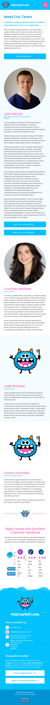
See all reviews (14, 569)
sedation (8, 663)
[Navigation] (45, 5)
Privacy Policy (32, 694)
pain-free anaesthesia (32, 663)
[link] (15, 5)
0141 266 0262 (15, 627)
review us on (13, 574)
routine (8, 665)
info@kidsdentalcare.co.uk (20, 632)
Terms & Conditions (20, 694)
